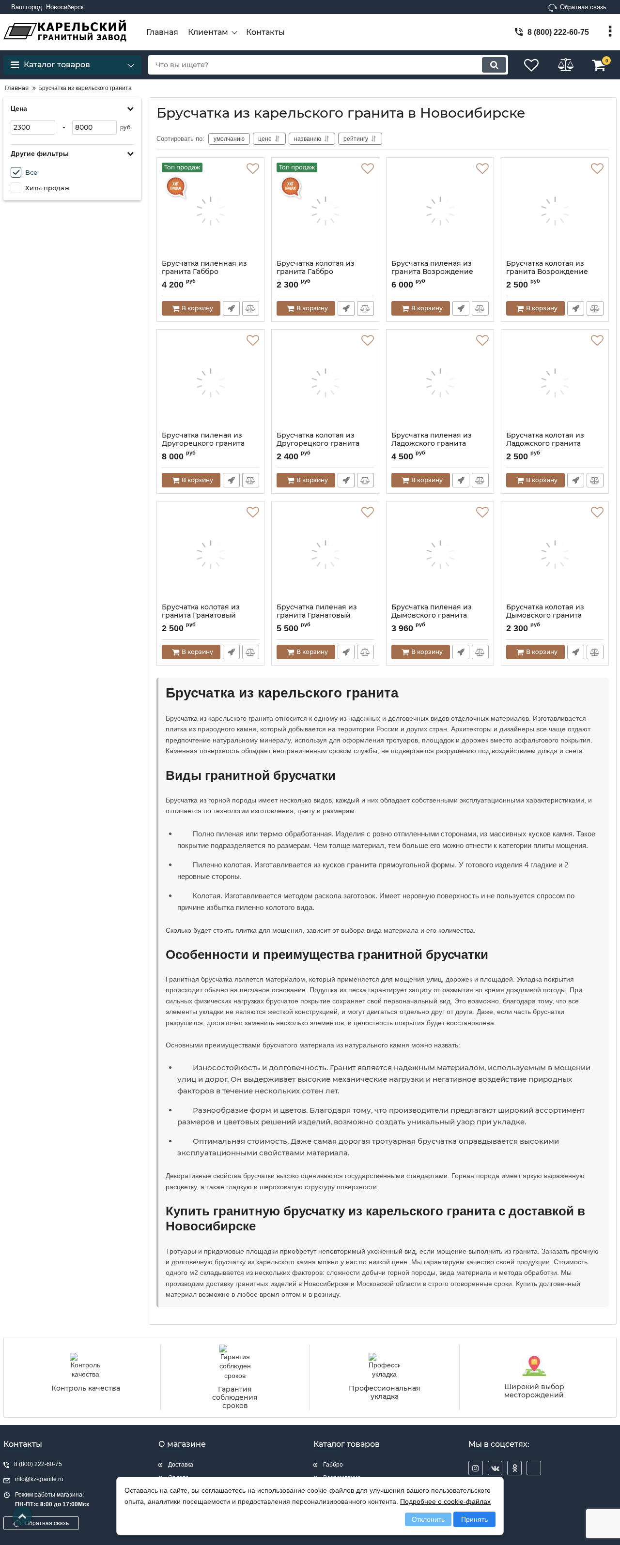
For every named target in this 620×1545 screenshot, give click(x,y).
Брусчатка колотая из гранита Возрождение (547, 267)
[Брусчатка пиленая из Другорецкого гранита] (210, 382)
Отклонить (428, 1519)
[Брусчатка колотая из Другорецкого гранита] (325, 382)
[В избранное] (253, 169)
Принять (474, 1519)
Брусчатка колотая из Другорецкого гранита (318, 439)
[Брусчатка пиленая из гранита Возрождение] (440, 211)
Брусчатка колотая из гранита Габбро (316, 267)
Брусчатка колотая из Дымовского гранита (545, 611)
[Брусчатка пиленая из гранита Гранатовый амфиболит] (325, 554)
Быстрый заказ (231, 308)
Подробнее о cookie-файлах (445, 1501)
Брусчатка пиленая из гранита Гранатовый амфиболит (317, 615)
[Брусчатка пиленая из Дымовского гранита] (440, 554)
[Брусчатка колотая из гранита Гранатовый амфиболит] (210, 554)
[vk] (495, 1468)
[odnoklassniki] (514, 1468)
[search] (494, 65)
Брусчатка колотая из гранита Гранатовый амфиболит (201, 615)
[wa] (534, 1468)
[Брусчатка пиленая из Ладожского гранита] (440, 382)
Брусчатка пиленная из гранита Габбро (204, 267)
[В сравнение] (250, 308)
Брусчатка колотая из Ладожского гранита (545, 439)
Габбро (333, 1464)
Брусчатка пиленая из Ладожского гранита (431, 439)
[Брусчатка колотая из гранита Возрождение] (555, 211)
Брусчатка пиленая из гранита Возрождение (432, 267)
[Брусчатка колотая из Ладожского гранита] (555, 382)
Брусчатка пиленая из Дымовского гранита (431, 611)
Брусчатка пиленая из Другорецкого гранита (203, 439)
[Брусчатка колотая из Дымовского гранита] (555, 554)
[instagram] (475, 1468)
